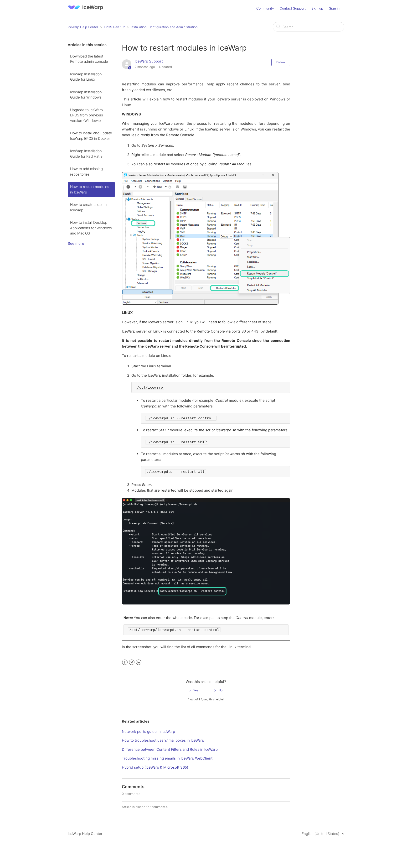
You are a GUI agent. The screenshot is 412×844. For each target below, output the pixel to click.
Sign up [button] (317, 8)
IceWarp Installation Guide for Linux (86, 77)
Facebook (125, 662)
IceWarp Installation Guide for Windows (86, 95)
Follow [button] (280, 62)
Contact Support (293, 8)
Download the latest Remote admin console (89, 59)
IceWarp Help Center (83, 27)
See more (76, 243)
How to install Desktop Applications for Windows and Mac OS (91, 227)
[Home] (85, 11)
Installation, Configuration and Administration (164, 27)
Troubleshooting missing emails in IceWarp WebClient (167, 758)
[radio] (193, 690)
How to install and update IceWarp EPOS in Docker (91, 136)
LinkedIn (139, 662)
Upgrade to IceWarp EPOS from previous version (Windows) (86, 115)
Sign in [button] (334, 8)
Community (265, 8)
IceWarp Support (149, 61)
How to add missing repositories (86, 172)
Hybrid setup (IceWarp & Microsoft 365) (155, 767)
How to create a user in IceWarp (89, 207)
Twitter (132, 662)
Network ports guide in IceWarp (148, 731)
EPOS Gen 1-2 (114, 27)
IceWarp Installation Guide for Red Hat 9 (86, 154)
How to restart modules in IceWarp (89, 189)
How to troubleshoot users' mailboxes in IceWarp (163, 740)
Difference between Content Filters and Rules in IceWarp (170, 749)
